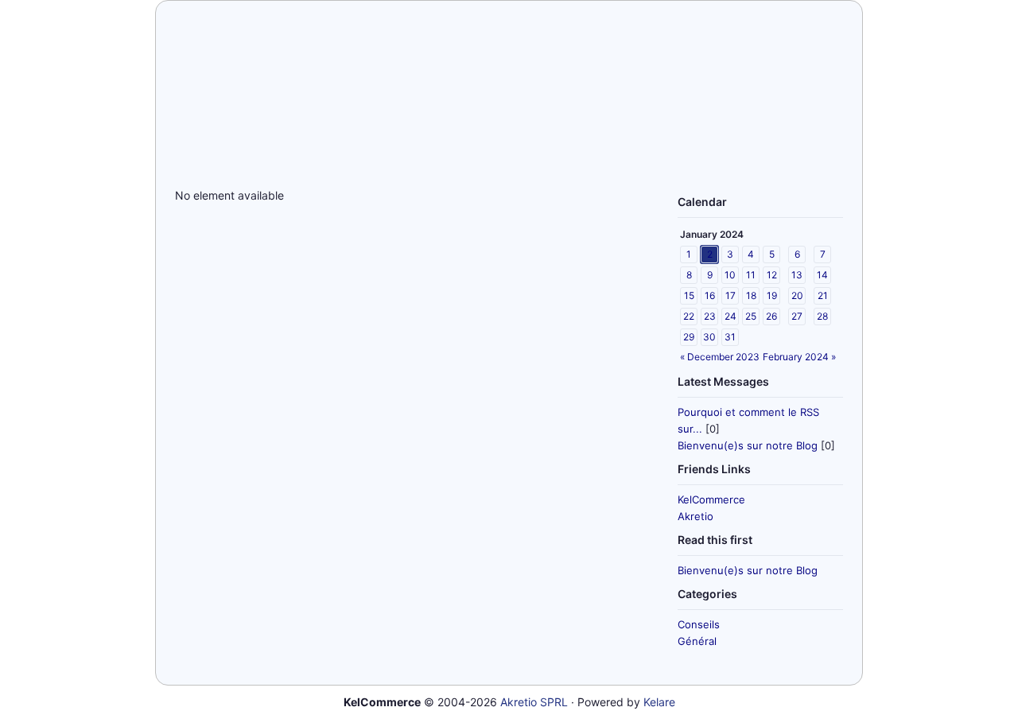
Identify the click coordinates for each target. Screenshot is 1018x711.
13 (796, 275)
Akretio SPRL (534, 702)
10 (730, 275)
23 (710, 316)
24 (730, 316)
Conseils (699, 624)
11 (751, 275)
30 (709, 337)
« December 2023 (720, 357)
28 (822, 316)
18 (751, 295)
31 (730, 337)
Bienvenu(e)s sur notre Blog (748, 445)
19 (772, 295)
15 (689, 295)
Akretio (695, 516)
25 (750, 316)
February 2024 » (799, 357)
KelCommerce (711, 499)
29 (688, 337)
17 (730, 295)
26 (771, 316)
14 (822, 275)
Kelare (659, 702)
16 (710, 295)
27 (796, 316)
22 (688, 316)
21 (823, 295)
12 (772, 275)
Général (697, 641)
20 (797, 295)
